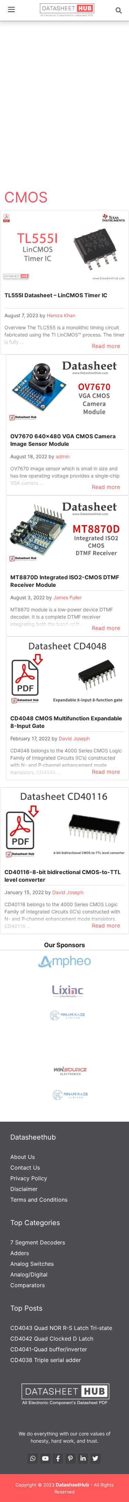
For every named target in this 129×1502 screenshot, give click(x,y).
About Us (22, 1156)
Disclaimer (23, 1188)
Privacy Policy (28, 1178)
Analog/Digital (28, 1274)
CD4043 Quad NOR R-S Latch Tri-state (61, 1327)
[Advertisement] (64, 91)
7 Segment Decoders (37, 1242)
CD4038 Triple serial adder (45, 1359)
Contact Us (25, 1167)
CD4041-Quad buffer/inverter (48, 1349)
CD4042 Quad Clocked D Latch (51, 1338)
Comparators (27, 1285)
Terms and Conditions (38, 1199)
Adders (19, 1253)
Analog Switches (32, 1263)
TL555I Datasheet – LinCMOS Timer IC (55, 295)
